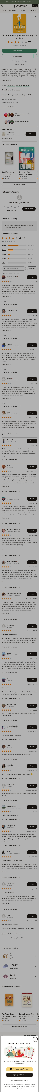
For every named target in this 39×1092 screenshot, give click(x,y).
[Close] (35, 1039)
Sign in (26, 1080)
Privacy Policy (20, 1088)
